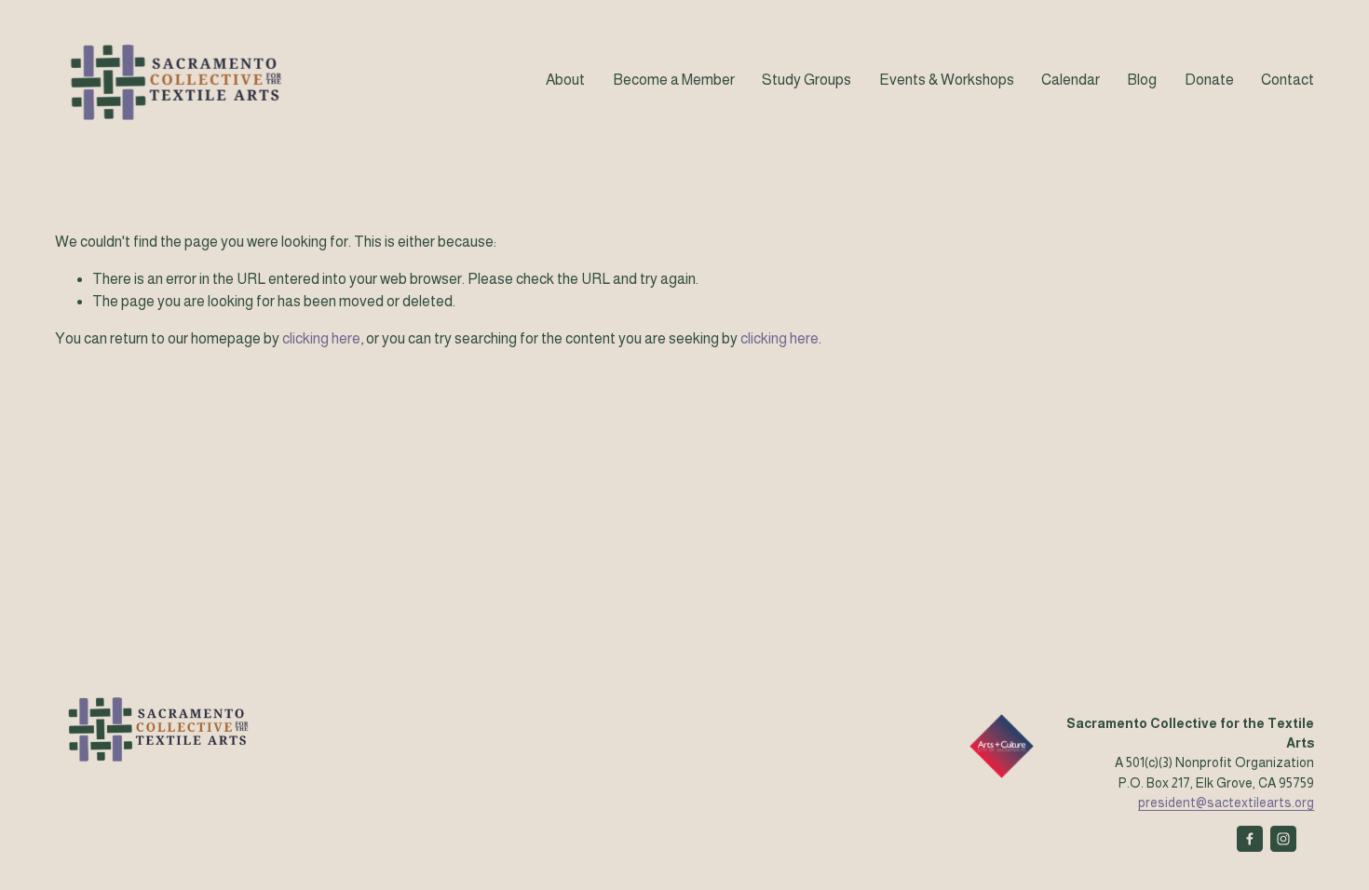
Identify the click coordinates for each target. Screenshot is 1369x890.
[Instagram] (1283, 839)
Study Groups (806, 80)
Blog (1142, 80)
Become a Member (674, 80)
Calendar (1070, 80)
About (565, 80)
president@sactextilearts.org (1226, 802)
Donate (1209, 80)
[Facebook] (1250, 839)
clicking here (321, 338)
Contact (1287, 80)
